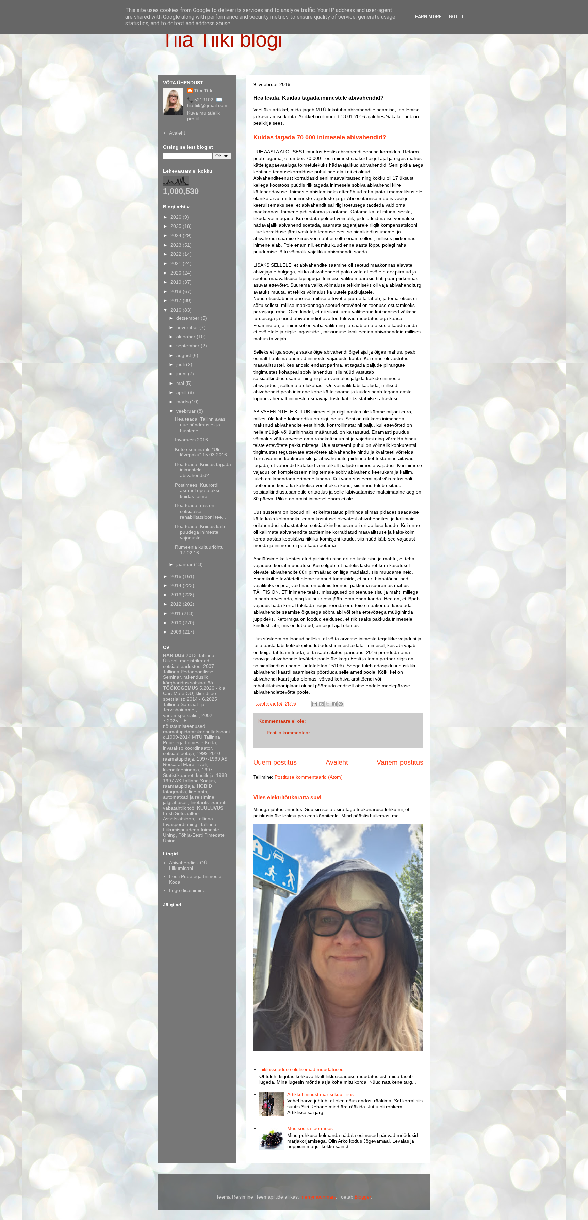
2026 (176, 217)
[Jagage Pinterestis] (340, 704)
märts (183, 401)
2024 (176, 235)
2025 (176, 226)
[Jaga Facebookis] (334, 704)
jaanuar (185, 564)
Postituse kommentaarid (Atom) (309, 777)
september (188, 345)
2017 (176, 300)
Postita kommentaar (288, 732)
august (184, 355)
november (187, 327)
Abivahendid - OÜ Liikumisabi (188, 865)
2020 (176, 273)
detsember (188, 318)
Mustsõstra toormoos (310, 1128)
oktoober (186, 336)
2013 (176, 594)
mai (180, 383)
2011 (176, 613)
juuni (182, 373)
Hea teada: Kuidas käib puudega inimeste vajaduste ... (200, 532)
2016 (176, 310)
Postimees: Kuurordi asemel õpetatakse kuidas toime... (198, 490)
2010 (176, 622)
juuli (181, 364)
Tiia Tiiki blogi (221, 39)
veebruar (186, 411)
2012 (176, 604)
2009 (176, 632)
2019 (176, 282)
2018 (176, 291)
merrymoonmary (318, 1197)
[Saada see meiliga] (314, 704)
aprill (182, 392)
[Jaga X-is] (327, 704)
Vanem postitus (400, 762)
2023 (176, 245)
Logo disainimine (187, 890)
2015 (176, 576)
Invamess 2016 (191, 439)
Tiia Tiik (203, 90)
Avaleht (337, 762)
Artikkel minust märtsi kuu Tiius (320, 1094)
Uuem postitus (275, 762)
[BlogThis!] (321, 704)
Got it (456, 16)
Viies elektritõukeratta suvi (287, 797)
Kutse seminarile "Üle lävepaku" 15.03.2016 (201, 452)
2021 (176, 263)
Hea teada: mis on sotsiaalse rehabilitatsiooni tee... (200, 511)
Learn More (427, 16)
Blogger (363, 1197)
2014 (176, 585)
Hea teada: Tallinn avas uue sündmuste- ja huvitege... (200, 424)
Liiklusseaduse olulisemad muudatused (301, 1069)
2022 (176, 254)
